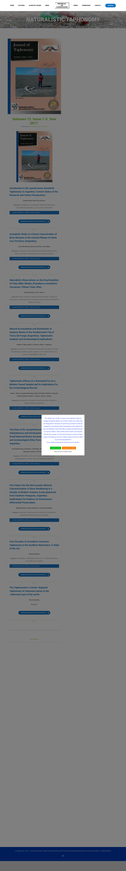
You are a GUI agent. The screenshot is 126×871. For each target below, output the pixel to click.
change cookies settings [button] (69, 448)
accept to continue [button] (55, 448)
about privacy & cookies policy (63, 451)
